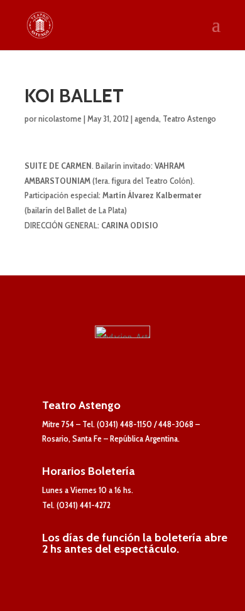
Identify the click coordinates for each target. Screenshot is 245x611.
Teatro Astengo (189, 118)
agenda (146, 118)
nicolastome (60, 118)
